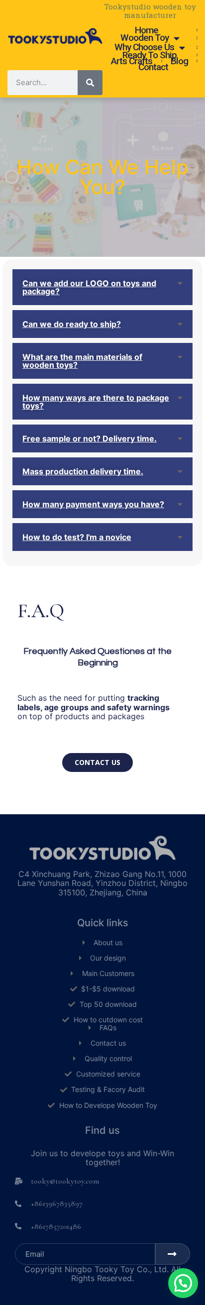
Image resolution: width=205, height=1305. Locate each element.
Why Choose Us (144, 47)
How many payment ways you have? (93, 504)
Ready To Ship (149, 55)
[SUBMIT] (172, 1254)
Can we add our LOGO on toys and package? (89, 287)
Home (146, 30)
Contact (153, 67)
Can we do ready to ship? (71, 324)
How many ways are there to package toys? (95, 402)
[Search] (90, 82)
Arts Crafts (131, 61)
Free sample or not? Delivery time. (89, 438)
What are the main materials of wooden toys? (82, 361)
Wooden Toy (144, 38)
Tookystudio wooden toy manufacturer (150, 10)
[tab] (102, 287)
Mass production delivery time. (82, 471)
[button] (97, 762)
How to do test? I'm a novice (76, 537)
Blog (179, 61)
